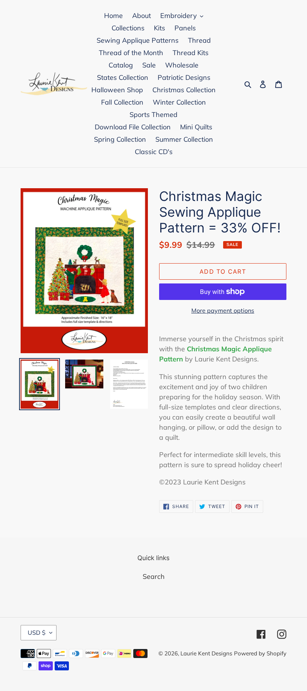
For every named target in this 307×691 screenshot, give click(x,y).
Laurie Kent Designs (206, 653)
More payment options (222, 310)
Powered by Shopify (260, 653)
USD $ (37, 632)
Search (154, 576)
